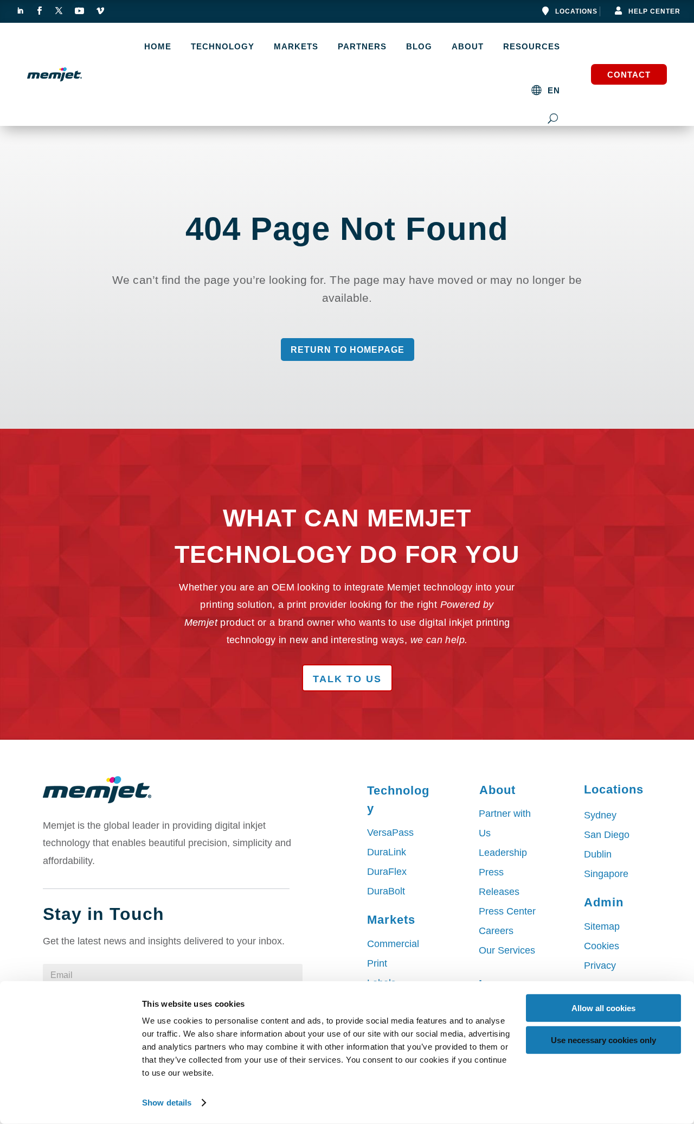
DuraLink (386, 852)
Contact (629, 74)
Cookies (601, 946)
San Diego (606, 834)
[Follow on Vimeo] (100, 10)
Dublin (598, 854)
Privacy (600, 965)
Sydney (600, 815)
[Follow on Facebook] (39, 11)
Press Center (507, 911)
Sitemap (602, 926)
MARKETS (296, 46)
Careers (496, 930)
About (468, 46)
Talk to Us (347, 679)
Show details (166, 1102)
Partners (362, 46)
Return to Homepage (347, 349)
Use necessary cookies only (603, 1039)
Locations (576, 11)
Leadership (503, 852)
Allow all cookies (603, 1008)
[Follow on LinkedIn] (20, 10)
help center (654, 11)
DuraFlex (387, 871)
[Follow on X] (59, 11)
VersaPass (390, 832)
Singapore (606, 873)
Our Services (507, 950)
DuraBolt (386, 891)
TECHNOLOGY (222, 46)
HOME (157, 46)
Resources (531, 46)
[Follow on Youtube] (79, 11)
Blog (419, 46)
